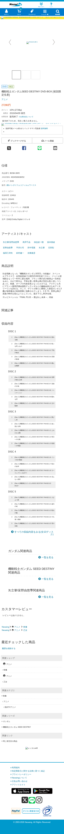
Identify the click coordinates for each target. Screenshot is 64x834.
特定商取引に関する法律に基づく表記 (28, 771)
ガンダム (6, 721)
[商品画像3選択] (35, 74)
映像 (25, 627)
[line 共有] (39, 147)
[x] (25, 800)
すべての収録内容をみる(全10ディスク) (33, 533)
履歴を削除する (8, 648)
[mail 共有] (55, 147)
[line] (32, 800)
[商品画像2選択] (26, 74)
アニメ (4, 99)
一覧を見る (47, 557)
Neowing (5, 627)
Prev (10, 42)
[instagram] (39, 800)
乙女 (25, 630)
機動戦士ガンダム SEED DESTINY (17, 727)
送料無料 (44, 128)
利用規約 (16, 767)
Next (53, 42)
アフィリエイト (18, 785)
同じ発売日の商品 (10, 741)
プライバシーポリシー (21, 774)
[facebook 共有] (24, 147)
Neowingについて (19, 778)
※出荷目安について (26, 117)
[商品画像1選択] (16, 74)
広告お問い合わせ (19, 781)
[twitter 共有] (8, 147)
